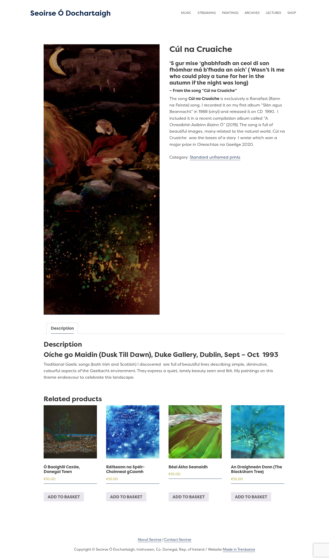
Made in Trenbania (239, 549)
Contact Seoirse (177, 539)
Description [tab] (62, 328)
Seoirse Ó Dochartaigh (70, 13)
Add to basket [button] (64, 497)
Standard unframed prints (215, 157)
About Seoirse (150, 539)
